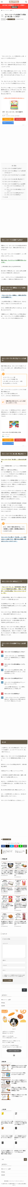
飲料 (4, 1005)
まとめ (6, 197)
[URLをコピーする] (25, 846)
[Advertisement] (14, 39)
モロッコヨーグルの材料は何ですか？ (15, 192)
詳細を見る (14, 7)
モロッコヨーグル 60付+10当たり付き (11, 432)
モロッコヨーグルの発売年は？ (14, 194)
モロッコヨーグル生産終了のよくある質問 (15, 184)
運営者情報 (6, 1181)
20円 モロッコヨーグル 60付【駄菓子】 (12, 112)
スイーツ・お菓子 (11, 19)
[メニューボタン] (2, 2)
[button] (3, 846)
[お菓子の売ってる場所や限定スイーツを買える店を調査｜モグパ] (14, 2)
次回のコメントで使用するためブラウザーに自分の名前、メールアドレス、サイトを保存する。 (14, 976)
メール (5, 965)
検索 (24, 990)
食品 (4, 1002)
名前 (4, 960)
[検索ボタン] (26, 2)
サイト (4, 970)
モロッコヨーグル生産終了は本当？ (13, 168)
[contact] (14, 1055)
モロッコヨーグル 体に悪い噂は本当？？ (14, 179)
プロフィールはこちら (14, 1050)
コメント (5, 943)
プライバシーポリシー (19, 1181)
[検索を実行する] (25, 1159)
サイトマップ (11, 1181)
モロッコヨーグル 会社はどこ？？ (13, 181)
